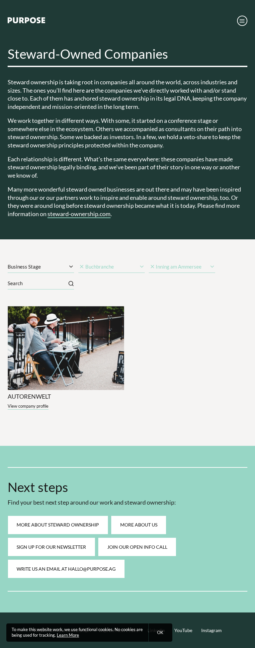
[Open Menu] (242, 21)
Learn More (68, 635)
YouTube (183, 630)
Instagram (211, 630)
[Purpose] (26, 21)
